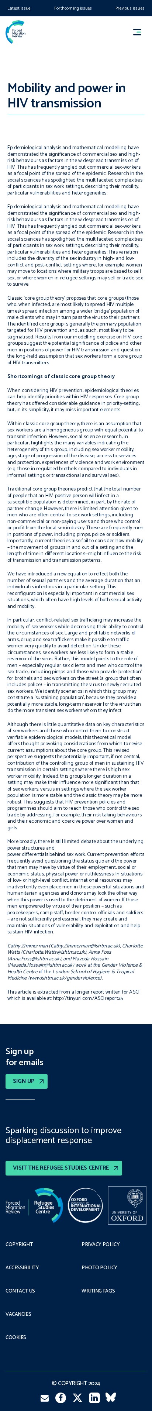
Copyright (19, 1245)
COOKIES (16, 1338)
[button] (141, 32)
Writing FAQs (98, 1291)
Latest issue (19, 8)
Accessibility (22, 1268)
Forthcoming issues (73, 8)
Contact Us (20, 1291)
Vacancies (18, 1315)
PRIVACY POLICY (101, 1245)
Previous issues (130, 8)
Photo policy (99, 1268)
